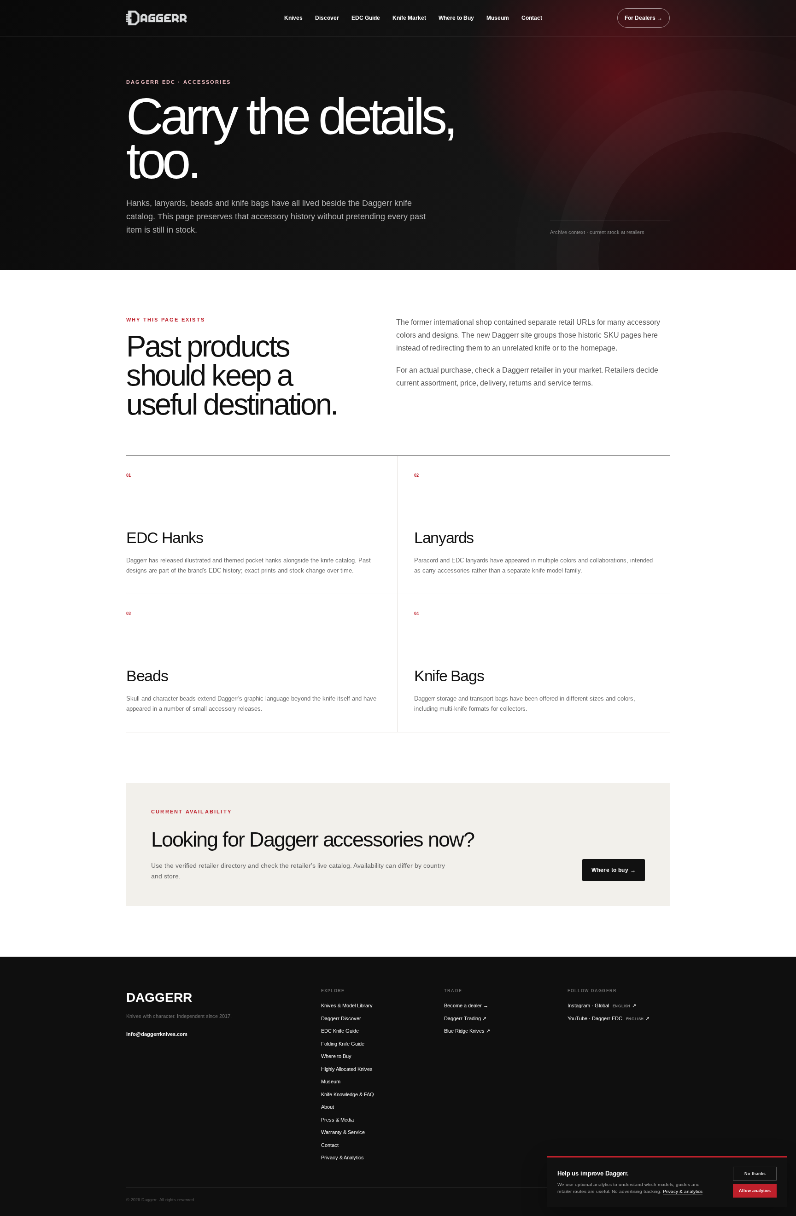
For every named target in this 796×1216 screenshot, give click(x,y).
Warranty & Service (343, 1132)
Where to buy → (613, 870)
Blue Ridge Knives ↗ (467, 1031)
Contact (531, 18)
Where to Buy (456, 18)
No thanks (755, 1173)
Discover (327, 18)
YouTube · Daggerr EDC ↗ (609, 1018)
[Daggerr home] (167, 18)
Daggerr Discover (341, 1018)
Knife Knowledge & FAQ (347, 1094)
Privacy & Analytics (342, 1157)
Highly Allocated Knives (347, 1069)
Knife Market (409, 18)
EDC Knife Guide (340, 1031)
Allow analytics (755, 1190)
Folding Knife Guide (342, 1043)
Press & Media (337, 1119)
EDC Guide (365, 18)
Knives (293, 18)
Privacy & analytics (682, 1191)
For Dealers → (643, 18)
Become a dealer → (466, 1005)
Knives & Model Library (347, 1005)
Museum (497, 18)
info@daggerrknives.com (156, 1034)
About (327, 1107)
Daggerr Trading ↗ (465, 1018)
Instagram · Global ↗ (602, 1005)
